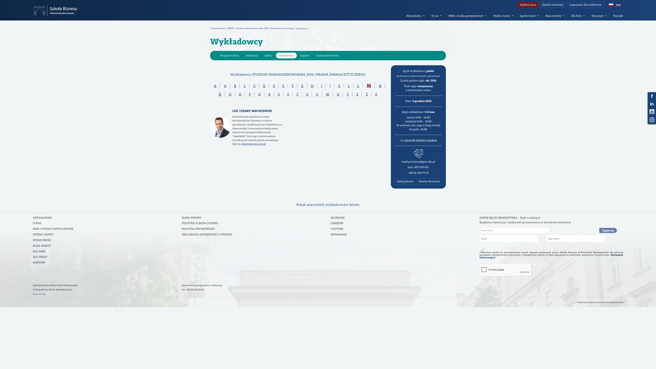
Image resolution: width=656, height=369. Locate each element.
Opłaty (268, 55)
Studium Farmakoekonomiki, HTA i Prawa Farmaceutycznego (265, 28)
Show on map (39, 294)
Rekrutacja (252, 55)
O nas (434, 15)
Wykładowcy (286, 55)
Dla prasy (597, 15)
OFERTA (230, 28)
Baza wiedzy (553, 15)
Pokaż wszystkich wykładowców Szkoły (328, 205)
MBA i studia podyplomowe (465, 15)
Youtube (337, 228)
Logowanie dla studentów (585, 4)
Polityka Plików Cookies (200, 223)
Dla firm (576, 15)
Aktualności (413, 15)
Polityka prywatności (198, 228)
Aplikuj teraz (528, 4)
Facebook (338, 217)
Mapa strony (191, 217)
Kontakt (618, 15)
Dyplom (304, 55)
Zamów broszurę (552, 4)
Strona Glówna (218, 28)
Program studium (229, 55)
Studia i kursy (501, 15)
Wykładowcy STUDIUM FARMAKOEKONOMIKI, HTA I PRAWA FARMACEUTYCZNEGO (298, 74)
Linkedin (337, 223)
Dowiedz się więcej (254, 144)
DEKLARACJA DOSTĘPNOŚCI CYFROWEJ (207, 234)
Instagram (339, 234)
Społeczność (528, 15)
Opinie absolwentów (327, 55)
